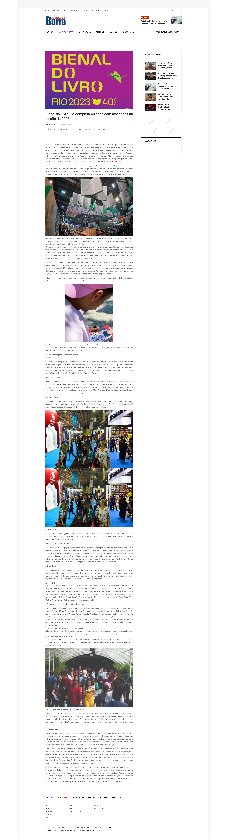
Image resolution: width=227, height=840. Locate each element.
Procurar (95, 805)
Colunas (113, 32)
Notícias (49, 32)
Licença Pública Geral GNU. (94, 831)
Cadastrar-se (73, 808)
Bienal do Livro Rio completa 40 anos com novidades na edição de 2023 (89, 117)
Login (71, 805)
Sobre (105, 10)
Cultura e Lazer (66, 32)
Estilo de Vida (84, 32)
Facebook (48, 808)
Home (47, 10)
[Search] (178, 10)
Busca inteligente (98, 808)
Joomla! (48, 831)
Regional (100, 32)
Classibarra (73, 10)
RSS (46, 818)
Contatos (84, 10)
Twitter (48, 805)
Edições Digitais (58, 10)
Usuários (94, 10)
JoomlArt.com (106, 828)
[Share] (173, 10)
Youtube (48, 814)
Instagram (49, 811)
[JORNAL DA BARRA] (66, 20)
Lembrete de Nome (75, 811)
